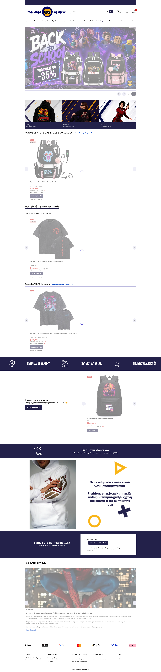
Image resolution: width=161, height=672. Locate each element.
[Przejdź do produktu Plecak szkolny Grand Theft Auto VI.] (109, 396)
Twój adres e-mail (92, 539)
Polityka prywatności (99, 660)
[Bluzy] (43, 114)
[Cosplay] (117, 114)
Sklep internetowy (79, 669)
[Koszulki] (80, 114)
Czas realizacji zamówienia (79, 661)
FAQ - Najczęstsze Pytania (33, 658)
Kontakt (118, 658)
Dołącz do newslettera (98, 543)
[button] (111, 11)
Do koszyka (92, 430)
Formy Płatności (75, 658)
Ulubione (50, 661)
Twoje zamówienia (53, 658)
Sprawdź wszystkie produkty (84, 133)
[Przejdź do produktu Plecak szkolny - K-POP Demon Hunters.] (53, 159)
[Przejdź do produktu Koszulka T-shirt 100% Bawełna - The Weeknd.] (53, 239)
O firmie (118, 660)
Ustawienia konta (53, 660)
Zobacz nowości (33, 407)
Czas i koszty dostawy (77, 660)
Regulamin (96, 658)
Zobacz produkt (36, 196)
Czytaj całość (31, 630)
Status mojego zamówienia (33, 660)
